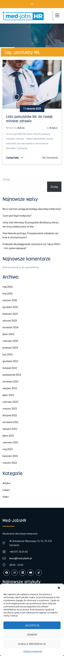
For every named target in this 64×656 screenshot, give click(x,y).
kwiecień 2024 (10, 347)
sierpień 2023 (10, 388)
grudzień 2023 (10, 361)
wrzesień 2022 (10, 422)
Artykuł (53, 128)
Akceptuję (32, 625)
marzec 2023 (10, 408)
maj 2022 (8, 449)
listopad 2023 (10, 368)
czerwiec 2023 (10, 402)
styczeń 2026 (10, 300)
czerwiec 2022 (10, 442)
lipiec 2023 (8, 395)
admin (21, 128)
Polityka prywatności (32, 651)
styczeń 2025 (10, 320)
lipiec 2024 (8, 334)
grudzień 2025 (10, 307)
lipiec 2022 (8, 435)
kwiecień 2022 (10, 456)
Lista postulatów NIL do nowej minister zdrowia (29, 119)
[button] (59, 588)
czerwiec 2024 (10, 341)
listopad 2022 (10, 415)
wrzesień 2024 (10, 327)
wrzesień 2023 (10, 381)
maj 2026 (8, 286)
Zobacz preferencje (32, 644)
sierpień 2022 (10, 429)
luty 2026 (7, 293)
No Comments (50, 157)
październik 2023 (12, 374)
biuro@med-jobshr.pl (20, 558)
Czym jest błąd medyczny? (17, 215)
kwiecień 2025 (10, 314)
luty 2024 (7, 354)
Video (6, 496)
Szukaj (6, 179)
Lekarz (6, 490)
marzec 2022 (10, 462)
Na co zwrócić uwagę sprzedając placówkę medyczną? (32, 209)
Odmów (32, 634)
